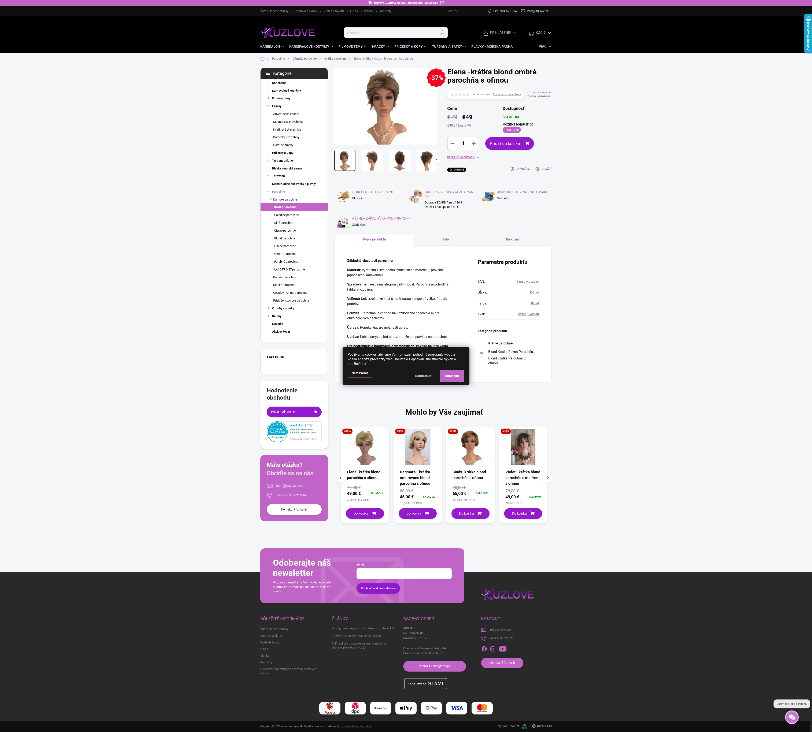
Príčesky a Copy (282, 152)
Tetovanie (279, 176)
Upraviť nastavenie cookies (354, 726)
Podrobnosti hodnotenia (507, 94)
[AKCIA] (365, 449)
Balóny (276, 316)
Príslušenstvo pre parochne (291, 300)
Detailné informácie (461, 157)
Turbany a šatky (283, 160)
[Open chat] (792, 714)
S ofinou (533, 314)
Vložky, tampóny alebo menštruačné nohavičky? (363, 628)
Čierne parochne (285, 230)
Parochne (278, 191)
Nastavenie (360, 373)
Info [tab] (446, 239)
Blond (535, 303)
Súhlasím (452, 376)
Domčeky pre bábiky (286, 137)
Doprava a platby (306, 11)
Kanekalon (279, 83)
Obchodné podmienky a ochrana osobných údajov (288, 671)
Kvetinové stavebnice (287, 129)
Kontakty (385, 11)
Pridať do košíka (505, 143)
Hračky (276, 106)
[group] (365, 475)
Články (368, 11)
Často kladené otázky (274, 11)
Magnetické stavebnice (288, 121)
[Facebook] (484, 649)
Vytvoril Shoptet (508, 726)
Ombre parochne (285, 253)
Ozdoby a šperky (283, 308)
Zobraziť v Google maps (434, 666)
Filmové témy (281, 98)
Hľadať (442, 32)
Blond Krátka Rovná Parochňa (510, 352)
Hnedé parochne (285, 246)
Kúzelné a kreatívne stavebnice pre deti (357, 636)
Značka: (538, 96)
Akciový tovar (281, 331)
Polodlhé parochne (286, 215)
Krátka (534, 292)
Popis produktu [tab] (374, 239)
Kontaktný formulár (294, 509)
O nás (354, 11)
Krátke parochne (285, 207)
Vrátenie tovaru (334, 11)
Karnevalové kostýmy (286, 90)
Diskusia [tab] (512, 239)
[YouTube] (503, 649)
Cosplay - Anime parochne (290, 292)
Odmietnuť (423, 376)
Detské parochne (284, 285)
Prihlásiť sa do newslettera (378, 588)
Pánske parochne (284, 277)
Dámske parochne (285, 199)
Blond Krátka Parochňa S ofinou (507, 360)
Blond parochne (284, 238)
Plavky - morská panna (287, 168)
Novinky (277, 323)
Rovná (522, 314)
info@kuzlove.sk (290, 485)
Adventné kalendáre (286, 114)
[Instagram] (493, 649)
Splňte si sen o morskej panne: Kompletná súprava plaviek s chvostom (359, 645)
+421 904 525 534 (291, 495)
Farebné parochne (286, 261)
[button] (365, 493)
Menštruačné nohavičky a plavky (294, 184)
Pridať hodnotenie (283, 411)
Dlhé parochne (283, 222)
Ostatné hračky (283, 145)
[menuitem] (272, 46)
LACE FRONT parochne (289, 269)
